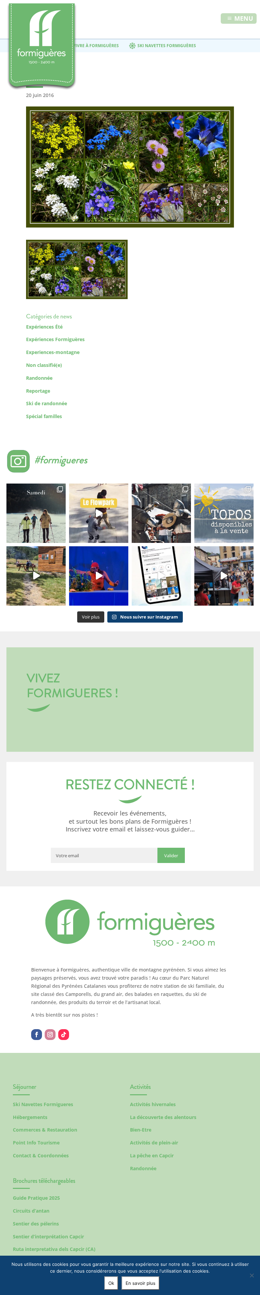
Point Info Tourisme (36, 1142)
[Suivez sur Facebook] (36, 1034)
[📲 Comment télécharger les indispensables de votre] (161, 576)
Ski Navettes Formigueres (43, 1104)
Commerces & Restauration (45, 1129)
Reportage (38, 391)
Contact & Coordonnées (41, 1155)
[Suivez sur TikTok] (63, 1034)
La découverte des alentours (163, 1117)
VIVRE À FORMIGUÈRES (96, 45)
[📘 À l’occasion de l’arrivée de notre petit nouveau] (224, 513)
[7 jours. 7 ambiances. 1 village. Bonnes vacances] (36, 513)
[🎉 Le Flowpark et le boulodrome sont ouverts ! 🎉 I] (98, 513)
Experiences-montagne (53, 352)
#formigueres (60, 459)
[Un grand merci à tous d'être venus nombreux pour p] (98, 576)
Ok (111, 1283)
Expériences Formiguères (55, 339)
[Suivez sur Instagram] (50, 1034)
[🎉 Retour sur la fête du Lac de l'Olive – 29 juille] (36, 576)
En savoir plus (140, 1283)
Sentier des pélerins (36, 1223)
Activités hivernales (153, 1104)
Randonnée (39, 378)
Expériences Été (44, 326)
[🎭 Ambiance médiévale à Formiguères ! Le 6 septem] (161, 513)
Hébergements (30, 1117)
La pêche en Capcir (152, 1155)
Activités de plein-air (154, 1142)
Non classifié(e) (44, 365)
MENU (243, 18)
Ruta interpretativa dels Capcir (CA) (54, 1249)
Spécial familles (44, 416)
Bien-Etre (140, 1129)
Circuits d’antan (31, 1211)
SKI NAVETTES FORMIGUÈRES (166, 45)
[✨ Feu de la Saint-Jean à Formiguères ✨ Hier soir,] (224, 576)
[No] (251, 1275)
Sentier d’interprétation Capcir (48, 1236)
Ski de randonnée (46, 403)
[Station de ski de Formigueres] (130, 945)
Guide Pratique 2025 (36, 1198)
